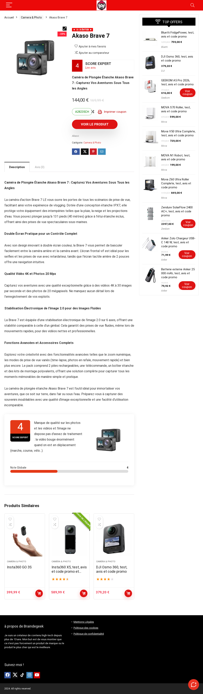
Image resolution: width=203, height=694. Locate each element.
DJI (163, 70)
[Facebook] (7, 675)
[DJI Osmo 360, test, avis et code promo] (114, 539)
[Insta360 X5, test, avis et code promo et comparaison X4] (69, 539)
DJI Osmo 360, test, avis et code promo (111, 569)
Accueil (9, 17)
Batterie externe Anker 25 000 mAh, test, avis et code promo (178, 273)
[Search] (192, 5)
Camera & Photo (31, 17)
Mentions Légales (84, 621)
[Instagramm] (29, 675)
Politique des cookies (86, 627)
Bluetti (164, 47)
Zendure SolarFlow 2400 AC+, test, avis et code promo (177, 211)
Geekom (165, 97)
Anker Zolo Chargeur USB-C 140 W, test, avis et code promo (178, 242)
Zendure (165, 228)
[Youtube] (37, 675)
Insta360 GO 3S (19, 567)
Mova (164, 121)
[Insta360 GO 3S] (24, 539)
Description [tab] (17, 167)
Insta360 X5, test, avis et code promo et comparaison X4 (69, 571)
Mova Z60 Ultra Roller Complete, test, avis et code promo (176, 183)
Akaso (75, 135)
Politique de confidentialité (89, 633)
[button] (65, 29)
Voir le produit (95, 124)
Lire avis (90, 67)
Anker (164, 259)
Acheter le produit (83, 593)
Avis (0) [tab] (39, 167)
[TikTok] (22, 675)
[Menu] (9, 5)
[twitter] (15, 675)
